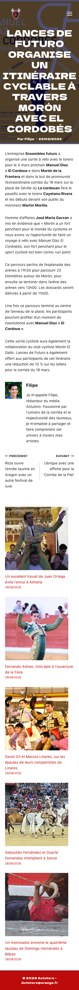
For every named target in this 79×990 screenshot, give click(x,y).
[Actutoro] (15, 13)
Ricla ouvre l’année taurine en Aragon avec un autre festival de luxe (20, 471)
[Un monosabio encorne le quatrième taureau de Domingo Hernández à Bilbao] (39, 904)
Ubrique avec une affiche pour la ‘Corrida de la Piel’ (59, 465)
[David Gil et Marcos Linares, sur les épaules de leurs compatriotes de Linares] (39, 718)
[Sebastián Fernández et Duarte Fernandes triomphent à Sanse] (39, 814)
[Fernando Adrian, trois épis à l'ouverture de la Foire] (39, 628)
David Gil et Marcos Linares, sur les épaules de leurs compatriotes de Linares (35, 762)
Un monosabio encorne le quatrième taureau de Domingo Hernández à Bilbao (36, 948)
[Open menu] (69, 14)
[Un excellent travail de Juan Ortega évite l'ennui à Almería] (39, 538)
